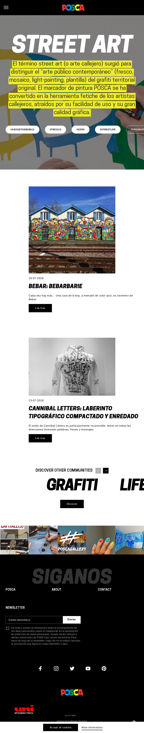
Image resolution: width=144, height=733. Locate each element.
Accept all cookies (60, 727)
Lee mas (40, 308)
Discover (72, 503)
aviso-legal (70, 716)
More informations (92, 727)
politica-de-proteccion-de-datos (72, 721)
